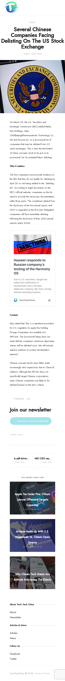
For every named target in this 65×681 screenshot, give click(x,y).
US (28, 399)
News (33, 22)
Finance (19, 399)
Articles (13, 633)
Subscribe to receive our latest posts (32, 421)
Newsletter (15, 617)
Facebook (15, 654)
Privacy (38, 673)
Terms (47, 673)
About (13, 612)
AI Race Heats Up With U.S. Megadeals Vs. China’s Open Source (32, 537)
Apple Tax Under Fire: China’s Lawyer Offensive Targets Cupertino (32, 499)
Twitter (13, 659)
